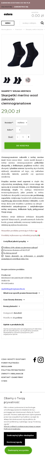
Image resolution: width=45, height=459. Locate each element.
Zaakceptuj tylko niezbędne (20, 435)
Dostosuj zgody (14, 442)
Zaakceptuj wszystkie (18, 450)
